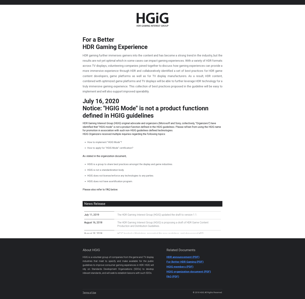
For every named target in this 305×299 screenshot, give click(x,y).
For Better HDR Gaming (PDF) (184, 261)
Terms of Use (89, 292)
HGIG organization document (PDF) (188, 271)
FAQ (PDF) (172, 276)
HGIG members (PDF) (179, 266)
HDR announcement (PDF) (182, 257)
